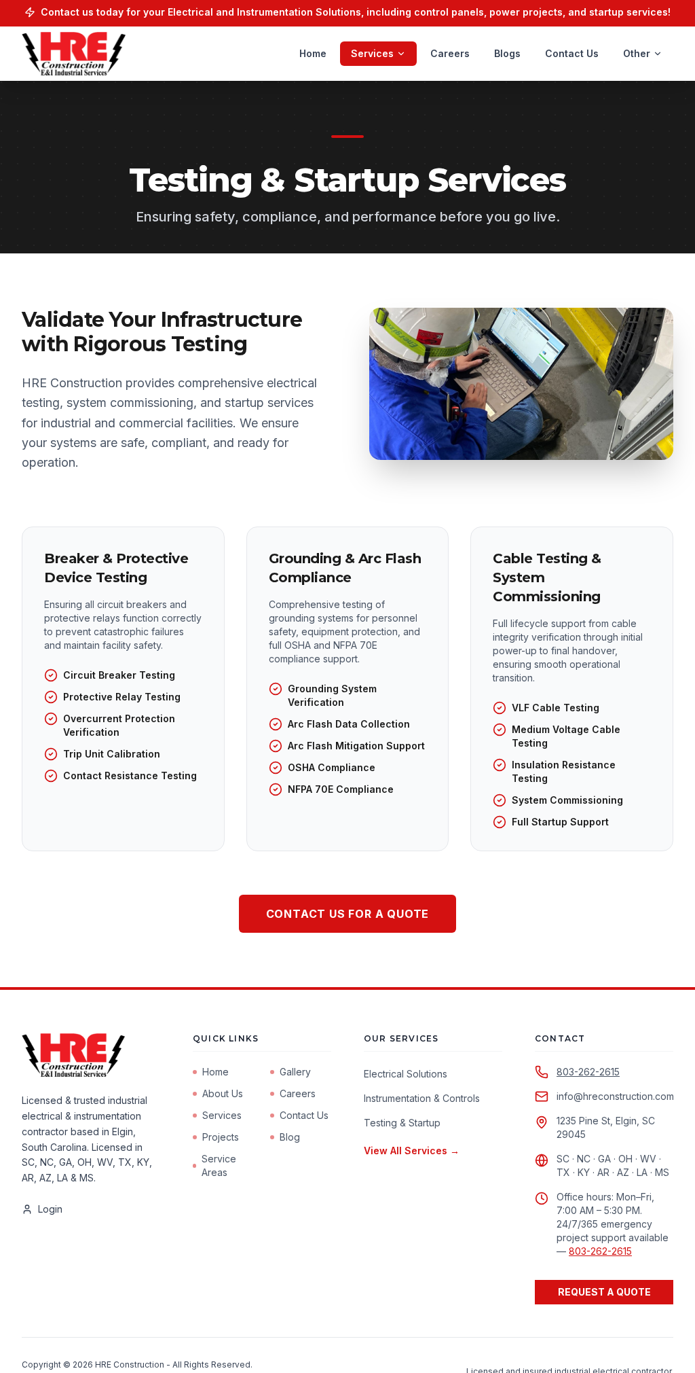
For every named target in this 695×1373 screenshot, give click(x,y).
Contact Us (572, 53)
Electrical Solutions (405, 1074)
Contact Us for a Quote (348, 914)
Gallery (295, 1071)
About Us (222, 1093)
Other (636, 53)
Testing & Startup (402, 1122)
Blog (290, 1137)
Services (372, 53)
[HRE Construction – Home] (74, 53)
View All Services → (411, 1150)
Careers (450, 53)
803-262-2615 (588, 1071)
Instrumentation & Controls (422, 1098)
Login (50, 1209)
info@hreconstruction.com (615, 1096)
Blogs (507, 53)
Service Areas (219, 1165)
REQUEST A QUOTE (604, 1292)
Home (312, 53)
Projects (220, 1137)
